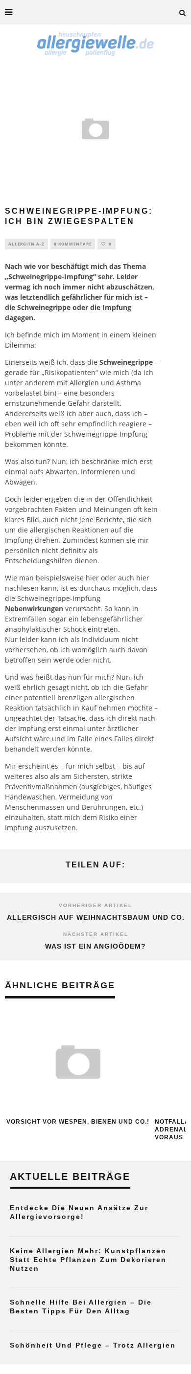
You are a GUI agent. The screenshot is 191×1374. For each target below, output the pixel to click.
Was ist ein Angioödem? (95, 946)
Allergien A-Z (26, 243)
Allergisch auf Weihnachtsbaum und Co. (96, 917)
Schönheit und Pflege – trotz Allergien (93, 1345)
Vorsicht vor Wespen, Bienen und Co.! (77, 1121)
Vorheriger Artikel (95, 905)
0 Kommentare (73, 243)
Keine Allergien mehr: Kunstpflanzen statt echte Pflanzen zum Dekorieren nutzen (88, 1259)
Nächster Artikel (95, 934)
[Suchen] (182, 12)
